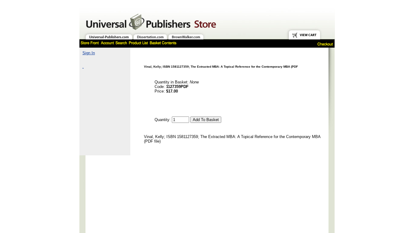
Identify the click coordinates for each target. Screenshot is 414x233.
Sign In (88, 53)
